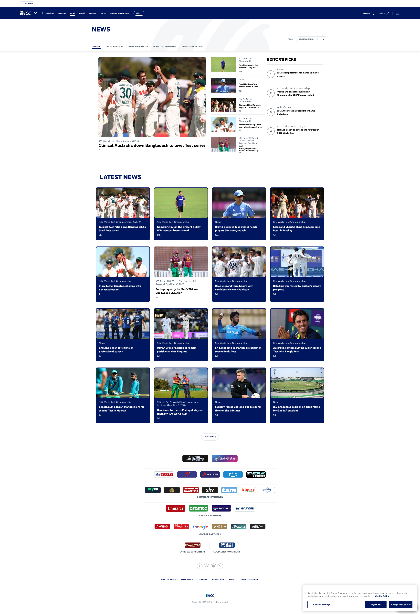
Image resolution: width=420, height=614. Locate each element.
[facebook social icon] (199, 566)
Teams (290, 39)
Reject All (376, 604)
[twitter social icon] (220, 566)
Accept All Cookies (401, 604)
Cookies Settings (321, 604)
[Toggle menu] (397, 13)
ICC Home (29, 4)
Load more (209, 437)
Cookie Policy (382, 596)
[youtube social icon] (206, 566)
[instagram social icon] (213, 566)
